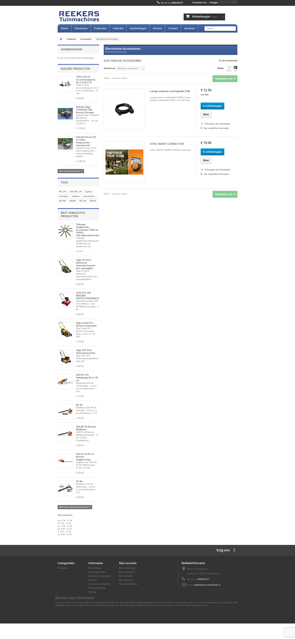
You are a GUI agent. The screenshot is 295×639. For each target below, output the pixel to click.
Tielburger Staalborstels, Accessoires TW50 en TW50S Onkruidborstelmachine (87, 230)
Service (157, 28)
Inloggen (214, 2)
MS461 (93, 201)
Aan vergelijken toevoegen (216, 128)
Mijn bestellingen (127, 568)
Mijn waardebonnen (128, 584)
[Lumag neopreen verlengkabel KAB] (124, 109)
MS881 (73, 201)
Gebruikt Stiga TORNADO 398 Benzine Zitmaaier (85, 110)
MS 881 (62, 201)
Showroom (81, 28)
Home (64, 28)
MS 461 (82, 201)
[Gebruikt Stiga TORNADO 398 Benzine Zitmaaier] (65, 113)
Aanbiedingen (138, 28)
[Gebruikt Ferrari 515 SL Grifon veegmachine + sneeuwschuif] (65, 143)
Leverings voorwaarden (99, 584)
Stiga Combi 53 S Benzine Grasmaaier (86, 324)
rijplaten (76, 196)
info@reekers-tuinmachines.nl (207, 585)
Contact (173, 28)
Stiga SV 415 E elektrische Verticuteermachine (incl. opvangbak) (85, 264)
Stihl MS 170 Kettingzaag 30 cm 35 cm (87, 377)
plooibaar (63, 196)
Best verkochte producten (73, 214)
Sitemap (92, 592)
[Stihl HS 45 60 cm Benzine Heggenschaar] (65, 460)
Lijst (235, 70)
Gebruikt (118, 28)
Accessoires (86, 39)
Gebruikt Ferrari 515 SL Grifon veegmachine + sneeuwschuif (86, 141)
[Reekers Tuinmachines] (111, 17)
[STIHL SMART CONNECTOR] (124, 162)
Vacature (189, 28)
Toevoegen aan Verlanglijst (217, 124)
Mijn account (128, 563)
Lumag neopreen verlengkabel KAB (170, 91)
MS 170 (62, 191)
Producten (100, 28)
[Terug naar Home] (61, 39)
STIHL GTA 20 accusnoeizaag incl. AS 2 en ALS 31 (86, 80)
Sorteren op (109, 68)
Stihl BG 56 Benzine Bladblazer (86, 428)
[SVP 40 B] (65, 357)
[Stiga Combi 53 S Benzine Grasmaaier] (65, 329)
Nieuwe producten (75, 68)
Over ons (92, 580)
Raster (229, 70)
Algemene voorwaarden (99, 576)
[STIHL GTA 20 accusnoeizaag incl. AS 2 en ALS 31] (65, 83)
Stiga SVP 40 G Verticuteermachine (85, 351)
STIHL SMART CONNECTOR (167, 143)
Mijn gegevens (126, 580)
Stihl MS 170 (76, 191)
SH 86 (79, 481)
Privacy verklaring (97, 588)
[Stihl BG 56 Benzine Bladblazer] (65, 433)
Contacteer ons (199, 2)
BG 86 (79, 405)
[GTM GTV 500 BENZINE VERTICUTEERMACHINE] (65, 299)
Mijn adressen (125, 576)
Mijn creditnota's (127, 572)
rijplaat (88, 191)
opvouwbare (89, 196)
